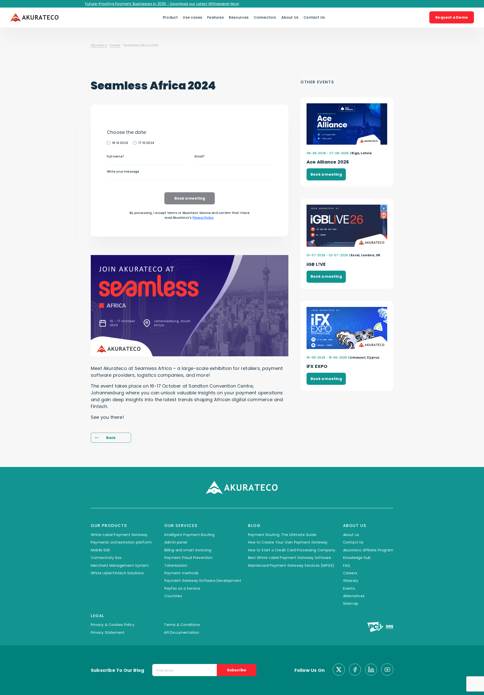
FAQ (346, 565)
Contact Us (314, 17)
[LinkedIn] (371, 670)
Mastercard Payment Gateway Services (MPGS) (291, 565)
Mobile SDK (100, 550)
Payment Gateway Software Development (202, 580)
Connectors (265, 17)
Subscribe (236, 670)
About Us (290, 17)
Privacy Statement (108, 632)
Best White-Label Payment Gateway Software (289, 557)
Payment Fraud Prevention (188, 557)
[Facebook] (355, 670)
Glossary (350, 580)
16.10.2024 (120, 143)
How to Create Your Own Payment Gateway (288, 542)
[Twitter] (339, 670)
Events (115, 45)
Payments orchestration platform (121, 542)
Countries (173, 595)
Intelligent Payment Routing (189, 534)
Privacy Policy (203, 217)
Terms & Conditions (182, 624)
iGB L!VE (316, 264)
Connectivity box (106, 557)
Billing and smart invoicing (187, 550)
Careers (350, 573)
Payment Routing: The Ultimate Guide (282, 534)
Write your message (123, 171)
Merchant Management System (120, 565)
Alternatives (354, 595)
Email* (200, 156)
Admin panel (175, 542)
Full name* (115, 156)
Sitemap (350, 603)
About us (351, 534)
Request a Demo (451, 17)
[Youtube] (387, 670)
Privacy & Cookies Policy (112, 624)
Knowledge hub (357, 557)
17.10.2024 (146, 143)
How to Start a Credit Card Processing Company (291, 550)
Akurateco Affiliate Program (368, 550)
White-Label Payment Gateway (119, 534)
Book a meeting (189, 198)
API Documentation (181, 632)
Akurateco (99, 45)
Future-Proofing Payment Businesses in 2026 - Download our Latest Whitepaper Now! (150, 3)
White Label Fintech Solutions (117, 573)
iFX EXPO (317, 366)
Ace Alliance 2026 (328, 162)
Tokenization (175, 565)
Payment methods (181, 573)
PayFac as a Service (182, 588)
